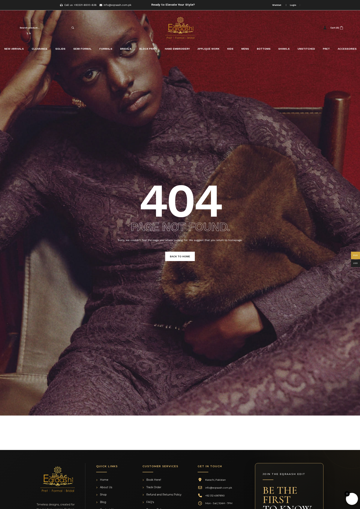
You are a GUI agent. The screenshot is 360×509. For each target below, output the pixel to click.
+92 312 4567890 (215, 495)
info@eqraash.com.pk (218, 487)
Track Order (153, 487)
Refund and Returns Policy (164, 494)
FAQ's (150, 502)
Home (104, 479)
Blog (103, 502)
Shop (103, 494)
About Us (106, 487)
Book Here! (153, 479)
